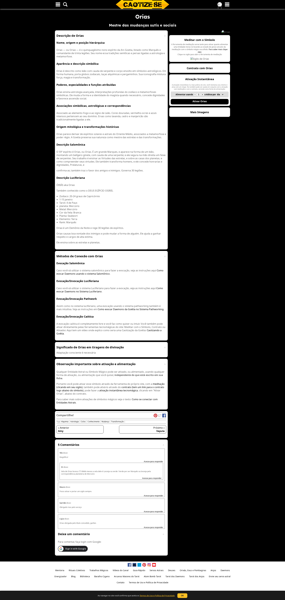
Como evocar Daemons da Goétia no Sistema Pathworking (131, 309)
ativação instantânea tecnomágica (118, 390)
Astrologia (74, 421)
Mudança (105, 421)
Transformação (117, 421)
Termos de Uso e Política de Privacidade (157, 595)
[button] (199, 48)
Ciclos (83, 421)
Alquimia (64, 421)
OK (182, 596)
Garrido (63, 503)
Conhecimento (94, 421)
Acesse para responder (153, 461)
